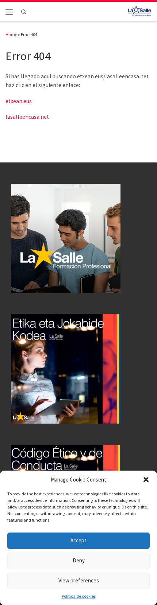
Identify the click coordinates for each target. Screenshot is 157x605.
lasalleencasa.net (27, 116)
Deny (79, 560)
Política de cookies (79, 596)
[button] (146, 479)
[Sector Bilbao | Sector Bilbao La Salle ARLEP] (140, 11)
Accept (78, 540)
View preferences (78, 580)
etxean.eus (18, 101)
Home (11, 34)
